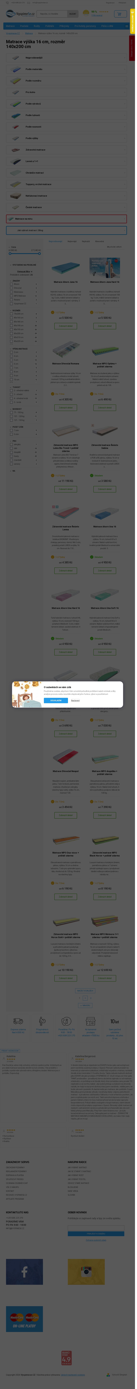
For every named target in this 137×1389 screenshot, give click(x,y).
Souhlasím (55, 700)
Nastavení (75, 700)
